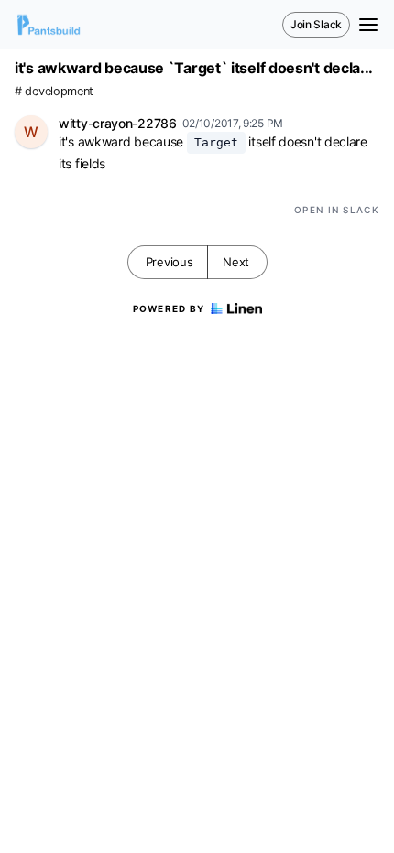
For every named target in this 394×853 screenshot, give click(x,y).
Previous (169, 261)
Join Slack (316, 24)
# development (54, 91)
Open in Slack (336, 209)
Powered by (169, 308)
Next (236, 261)
